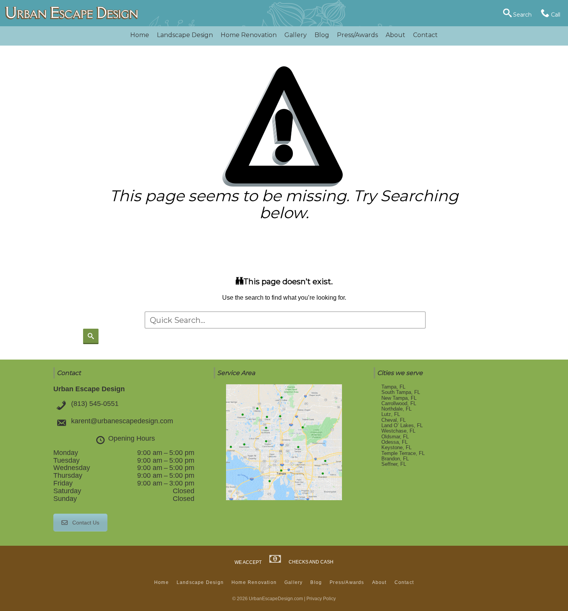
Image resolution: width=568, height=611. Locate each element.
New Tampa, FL (399, 398)
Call (554, 14)
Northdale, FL (396, 409)
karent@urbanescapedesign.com (122, 421)
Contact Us (85, 522)
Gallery (295, 35)
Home (139, 35)
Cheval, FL (393, 420)
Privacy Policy (321, 598)
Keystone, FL (396, 447)
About (395, 35)
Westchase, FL (398, 431)
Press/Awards (357, 35)
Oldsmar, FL (395, 437)
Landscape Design (185, 35)
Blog (322, 35)
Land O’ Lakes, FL (402, 425)
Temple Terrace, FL (403, 453)
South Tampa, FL (400, 392)
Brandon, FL (395, 459)
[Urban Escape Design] (71, 13)
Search (522, 14)
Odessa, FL (394, 442)
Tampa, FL (393, 387)
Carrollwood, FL (398, 403)
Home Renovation (249, 35)
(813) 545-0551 (95, 403)
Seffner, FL (393, 464)
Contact (425, 35)
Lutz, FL (390, 414)
